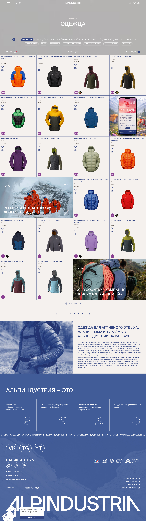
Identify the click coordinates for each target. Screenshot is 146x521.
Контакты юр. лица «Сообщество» (94, 519)
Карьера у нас (131, 484)
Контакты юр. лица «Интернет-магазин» (69, 519)
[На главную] (73, 3)
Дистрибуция (131, 481)
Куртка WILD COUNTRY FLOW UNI (49, 220)
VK (12, 448)
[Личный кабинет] (130, 3)
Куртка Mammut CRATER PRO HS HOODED (89, 97)
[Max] (9, 465)
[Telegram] (16, 465)
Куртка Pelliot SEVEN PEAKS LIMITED (51, 97)
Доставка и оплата (129, 488)
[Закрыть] (41, 510)
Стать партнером (130, 478)
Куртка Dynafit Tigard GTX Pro (85, 56)
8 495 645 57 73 (14, 476)
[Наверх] (136, 448)
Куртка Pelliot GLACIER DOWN (85, 138)
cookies (35, 509)
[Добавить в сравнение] (2, 70)
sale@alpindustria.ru (16, 480)
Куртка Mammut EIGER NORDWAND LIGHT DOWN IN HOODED (127, 139)
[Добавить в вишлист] (2, 66)
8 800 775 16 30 (14, 472)
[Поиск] (15, 2)
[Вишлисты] (134, 3)
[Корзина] (139, 3)
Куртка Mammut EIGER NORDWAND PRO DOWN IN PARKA (18, 57)
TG (25, 448)
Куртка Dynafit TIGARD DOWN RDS (50, 138)
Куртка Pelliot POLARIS (9, 138)
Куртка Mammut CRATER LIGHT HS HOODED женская (89, 221)
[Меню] (8, 2)
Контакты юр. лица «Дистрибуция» (121, 519)
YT (38, 448)
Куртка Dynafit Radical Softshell (124, 220)
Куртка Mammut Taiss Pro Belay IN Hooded (17, 97)
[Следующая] (88, 313)
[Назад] (13, 39)
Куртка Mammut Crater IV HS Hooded (124, 179)
